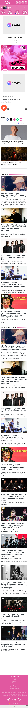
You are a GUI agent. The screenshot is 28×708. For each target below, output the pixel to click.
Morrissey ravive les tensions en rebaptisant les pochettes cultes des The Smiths (13, 644)
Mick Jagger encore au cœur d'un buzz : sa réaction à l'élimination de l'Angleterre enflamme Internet (13, 195)
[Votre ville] (17, 2)
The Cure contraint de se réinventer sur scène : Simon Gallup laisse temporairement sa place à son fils (13, 285)
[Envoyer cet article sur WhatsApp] (17, 120)
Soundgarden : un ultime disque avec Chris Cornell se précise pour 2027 (14, 257)
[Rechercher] (23, 2)
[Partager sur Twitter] (10, 120)
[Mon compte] (26, 2)
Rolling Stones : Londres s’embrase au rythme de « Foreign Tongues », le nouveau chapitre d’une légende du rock (13, 314)
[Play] (2, 7)
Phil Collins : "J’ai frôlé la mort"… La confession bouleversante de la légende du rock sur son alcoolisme (14, 227)
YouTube (14, 682)
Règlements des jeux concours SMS (14, 694)
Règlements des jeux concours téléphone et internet (14, 695)
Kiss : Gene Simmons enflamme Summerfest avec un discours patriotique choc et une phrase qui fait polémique (14, 585)
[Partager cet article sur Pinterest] (14, 120)
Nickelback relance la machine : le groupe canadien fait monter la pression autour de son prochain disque (13, 497)
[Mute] (24, 7)
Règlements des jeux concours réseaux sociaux (14, 692)
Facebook (14, 678)
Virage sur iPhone (14, 687)
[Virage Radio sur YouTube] (15, 699)
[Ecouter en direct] (20, 2)
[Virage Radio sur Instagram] (19, 699)
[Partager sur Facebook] (7, 120)
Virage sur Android (14, 688)
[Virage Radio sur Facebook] (8, 699)
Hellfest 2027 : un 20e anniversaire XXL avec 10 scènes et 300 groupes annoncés (13, 616)
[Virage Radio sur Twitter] (12, 699)
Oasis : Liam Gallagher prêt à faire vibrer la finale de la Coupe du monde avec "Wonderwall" (13, 525)
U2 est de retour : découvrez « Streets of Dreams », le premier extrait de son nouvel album (12, 552)
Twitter (14, 679)
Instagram (14, 681)
